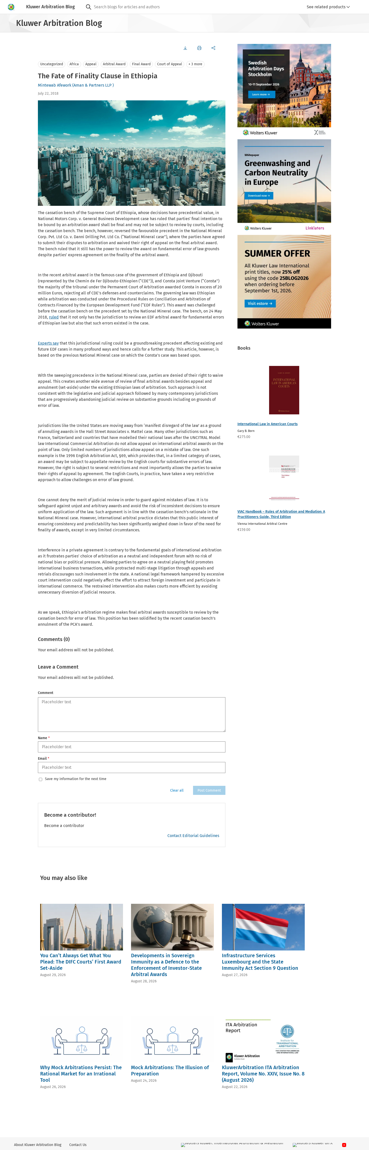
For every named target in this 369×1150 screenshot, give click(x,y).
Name (44, 738)
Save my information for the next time (75, 779)
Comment (45, 693)
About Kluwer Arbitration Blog (37, 1145)
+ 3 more (195, 64)
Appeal (90, 64)
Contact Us (78, 1145)
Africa (74, 64)
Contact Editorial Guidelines (193, 835)
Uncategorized (51, 64)
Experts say (48, 343)
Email (43, 758)
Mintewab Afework (54, 85)
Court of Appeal (169, 64)
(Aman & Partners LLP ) (93, 85)
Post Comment (209, 790)
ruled (54, 317)
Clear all (176, 790)
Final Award (141, 64)
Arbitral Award (114, 64)
